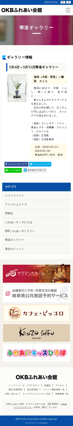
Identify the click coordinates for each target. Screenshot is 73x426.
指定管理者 (32, 390)
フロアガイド (32, 385)
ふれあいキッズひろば (18, 222)
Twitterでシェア (41, 164)
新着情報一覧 (61, 394)
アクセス (59, 385)
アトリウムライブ (16, 204)
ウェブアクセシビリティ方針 (36, 394)
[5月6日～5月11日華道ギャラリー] (34, 170)
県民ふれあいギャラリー (20, 231)
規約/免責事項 (15, 390)
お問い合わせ (11, 394)
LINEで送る (14, 170)
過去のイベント (14, 249)
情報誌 (9, 213)
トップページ (15, 385)
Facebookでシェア (17, 164)
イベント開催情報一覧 (54, 390)
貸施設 (47, 385)
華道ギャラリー (14, 240)
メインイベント (14, 195)
